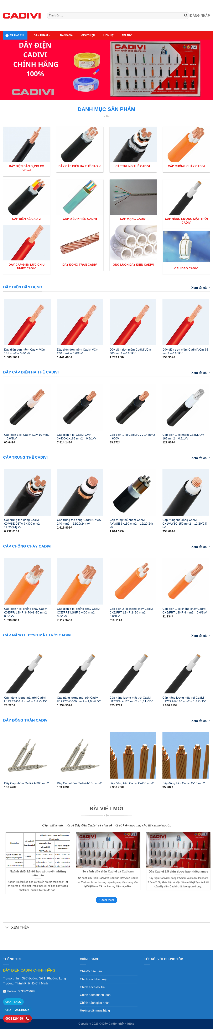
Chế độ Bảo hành (91, 971)
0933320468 (26, 991)
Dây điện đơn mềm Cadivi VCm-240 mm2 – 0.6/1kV (78, 351)
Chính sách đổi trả (92, 987)
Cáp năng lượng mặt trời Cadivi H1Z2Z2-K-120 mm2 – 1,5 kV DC (132, 699)
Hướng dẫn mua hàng (95, 1010)
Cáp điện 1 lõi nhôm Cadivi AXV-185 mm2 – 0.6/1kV (183, 436)
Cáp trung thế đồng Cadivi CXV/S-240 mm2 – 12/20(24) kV (79, 521)
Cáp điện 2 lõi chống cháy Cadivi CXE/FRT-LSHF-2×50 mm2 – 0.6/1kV (131, 612)
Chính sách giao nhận (94, 1002)
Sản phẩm (41, 35)
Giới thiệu (88, 35)
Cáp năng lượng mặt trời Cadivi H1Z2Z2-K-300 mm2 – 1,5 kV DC (79, 699)
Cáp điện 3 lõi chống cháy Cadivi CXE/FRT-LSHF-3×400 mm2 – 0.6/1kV (78, 612)
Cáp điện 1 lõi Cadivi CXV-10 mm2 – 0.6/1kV (27, 436)
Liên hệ (108, 35)
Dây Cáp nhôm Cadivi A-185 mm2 (79, 783)
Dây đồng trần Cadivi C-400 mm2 (132, 783)
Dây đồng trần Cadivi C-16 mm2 (183, 783)
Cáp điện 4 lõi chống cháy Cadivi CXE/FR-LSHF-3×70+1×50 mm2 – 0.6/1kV (26, 612)
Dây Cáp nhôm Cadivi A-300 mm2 (26, 783)
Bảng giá (66, 35)
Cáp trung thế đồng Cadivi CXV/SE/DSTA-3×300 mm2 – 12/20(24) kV (23, 523)
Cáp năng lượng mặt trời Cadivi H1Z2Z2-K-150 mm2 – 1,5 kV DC (184, 699)
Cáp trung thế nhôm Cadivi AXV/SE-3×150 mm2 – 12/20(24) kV (131, 523)
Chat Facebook (17, 1010)
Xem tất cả (199, 287)
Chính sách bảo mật (93, 979)
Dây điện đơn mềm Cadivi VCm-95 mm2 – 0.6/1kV (185, 351)
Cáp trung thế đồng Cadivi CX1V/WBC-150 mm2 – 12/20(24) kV (184, 523)
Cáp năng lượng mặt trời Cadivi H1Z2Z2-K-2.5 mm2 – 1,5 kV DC (25, 699)
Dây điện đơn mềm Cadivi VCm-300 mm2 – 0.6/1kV (131, 351)
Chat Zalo (13, 1001)
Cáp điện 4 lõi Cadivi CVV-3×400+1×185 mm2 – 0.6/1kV (76, 436)
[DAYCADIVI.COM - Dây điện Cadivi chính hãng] (22, 15)
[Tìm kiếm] (186, 15)
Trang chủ (18, 35)
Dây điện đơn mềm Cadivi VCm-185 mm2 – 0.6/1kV (25, 351)
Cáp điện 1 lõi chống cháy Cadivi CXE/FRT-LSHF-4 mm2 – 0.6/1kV (184, 610)
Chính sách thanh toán (95, 995)
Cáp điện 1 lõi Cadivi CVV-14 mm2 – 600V (132, 436)
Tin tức (127, 35)
